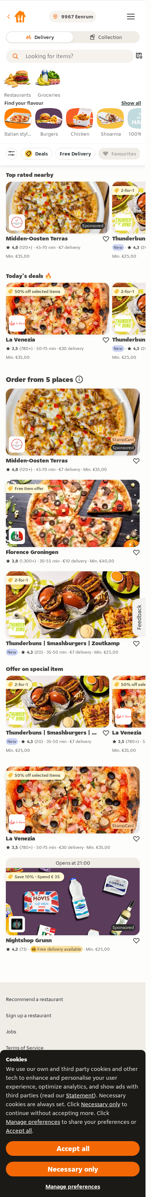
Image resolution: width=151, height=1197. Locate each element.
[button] (16, 16)
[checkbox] (18, 122)
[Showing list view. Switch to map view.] (139, 56)
